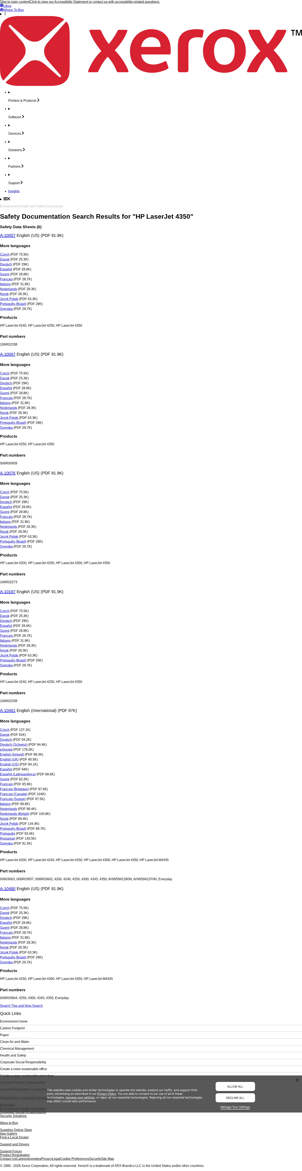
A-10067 (7, 354)
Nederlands (8, 289)
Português (7, 833)
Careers (22, 1158)
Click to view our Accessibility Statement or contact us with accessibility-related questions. (95, 2)
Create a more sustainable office (23, 1069)
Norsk (4, 294)
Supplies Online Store (16, 1130)
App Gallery (8, 1133)
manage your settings (80, 1097)
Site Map (107, 1158)
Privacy (46, 1158)
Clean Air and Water (14, 1042)
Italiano (5, 284)
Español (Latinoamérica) (18, 774)
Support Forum (11, 1151)
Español (6, 269)
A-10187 (7, 591)
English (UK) (9, 759)
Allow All (235, 1086)
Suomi (4, 274)
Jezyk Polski (9, 299)
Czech (4, 254)
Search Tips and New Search (21, 1005)
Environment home (14, 1021)
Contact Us (8, 1158)
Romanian (7, 838)
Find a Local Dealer (14, 1137)
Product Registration (15, 1155)
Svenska (6, 309)
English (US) (9, 764)
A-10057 (7, 235)
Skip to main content (15, 2)
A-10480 (7, 888)
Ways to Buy (9, 1123)
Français (6, 279)
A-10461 (7, 710)
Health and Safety (13, 1055)
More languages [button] (15, 246)
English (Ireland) (12, 754)
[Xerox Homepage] (151, 84)
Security (95, 1158)
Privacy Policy (106, 1093)
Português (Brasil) (13, 304)
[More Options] (151, 14)
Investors (34, 1158)
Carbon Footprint (12, 1028)
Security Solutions (13, 1116)
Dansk (4, 259)
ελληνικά (6, 749)
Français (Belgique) (14, 789)
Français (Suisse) (13, 799)
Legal (56, 1158)
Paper (4, 1035)
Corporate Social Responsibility (23, 1062)
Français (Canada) (13, 794)
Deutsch (6, 264)
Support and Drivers (14, 1144)
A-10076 (7, 473)
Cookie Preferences (74, 1158)
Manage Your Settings (235, 1107)
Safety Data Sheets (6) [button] (20, 227)
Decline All (235, 1098)
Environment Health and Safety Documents (31, 206)
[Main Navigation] (151, 199)
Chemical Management (17, 1048)
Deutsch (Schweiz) (14, 744)
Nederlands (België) (14, 814)
